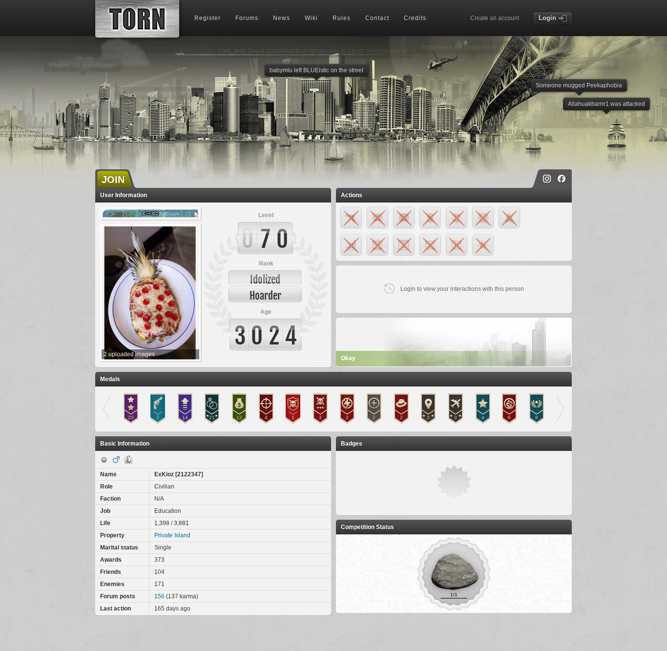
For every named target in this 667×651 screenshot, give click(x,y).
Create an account (494, 18)
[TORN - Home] (137, 19)
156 (159, 596)
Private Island (172, 535)
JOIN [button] (113, 179)
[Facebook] (561, 178)
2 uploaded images (129, 354)
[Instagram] (547, 178)
